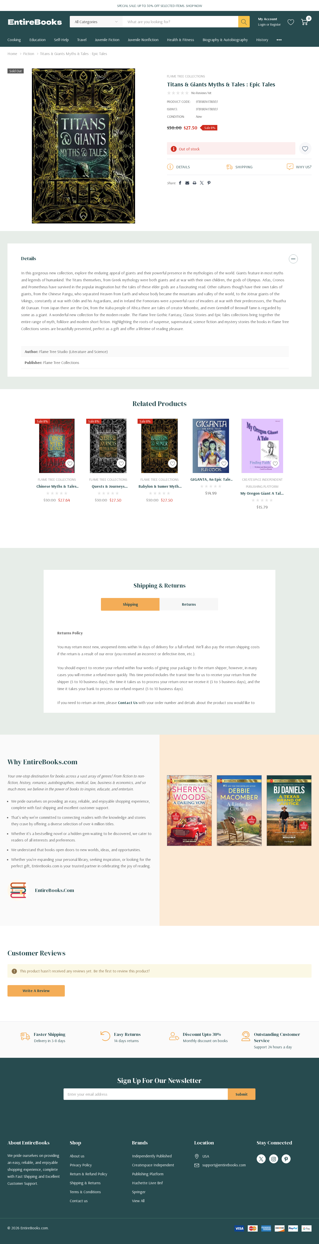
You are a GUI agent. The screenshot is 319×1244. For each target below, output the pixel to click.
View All (138, 1200)
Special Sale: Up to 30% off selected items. (159, 5)
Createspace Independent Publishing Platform (153, 1169)
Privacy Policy (81, 1164)
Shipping (130, 604)
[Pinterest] (209, 183)
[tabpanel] (56, 460)
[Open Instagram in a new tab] (273, 1159)
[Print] (194, 183)
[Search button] (244, 21)
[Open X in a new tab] (261, 1159)
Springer (139, 1191)
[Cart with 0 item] (304, 21)
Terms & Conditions (85, 1191)
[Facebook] (180, 183)
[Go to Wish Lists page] (291, 21)
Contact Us (128, 702)
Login (262, 24)
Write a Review (36, 990)
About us (77, 1155)
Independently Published (152, 1155)
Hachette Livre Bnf (147, 1182)
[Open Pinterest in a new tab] (286, 1159)
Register (275, 24)
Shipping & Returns (85, 1182)
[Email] (187, 183)
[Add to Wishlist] (305, 148)
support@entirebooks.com (224, 1164)
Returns (189, 604)
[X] (202, 183)
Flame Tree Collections (186, 76)
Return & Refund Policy (88, 1173)
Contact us (79, 1200)
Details (28, 258)
